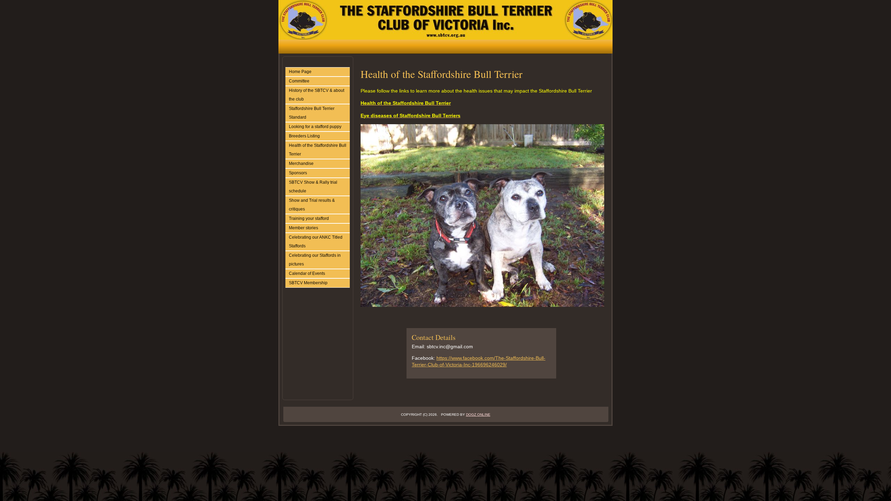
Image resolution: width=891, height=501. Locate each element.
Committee (299, 81)
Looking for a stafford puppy (315, 126)
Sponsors (298, 172)
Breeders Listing (304, 136)
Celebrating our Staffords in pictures (315, 260)
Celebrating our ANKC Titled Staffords (315, 241)
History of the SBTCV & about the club (316, 95)
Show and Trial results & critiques (312, 205)
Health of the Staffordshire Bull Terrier (317, 150)
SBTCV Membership (308, 282)
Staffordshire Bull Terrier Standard (311, 113)
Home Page (300, 71)
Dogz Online (478, 414)
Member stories (303, 227)
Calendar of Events (307, 273)
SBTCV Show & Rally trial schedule (313, 186)
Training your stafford (309, 218)
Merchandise (301, 163)
